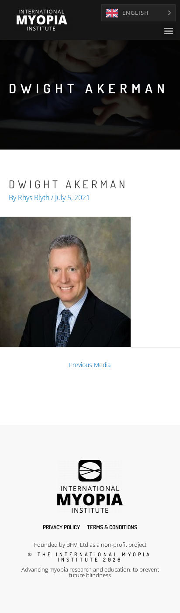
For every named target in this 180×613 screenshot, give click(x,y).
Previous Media (90, 365)
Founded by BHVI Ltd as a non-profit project (90, 544)
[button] (168, 31)
